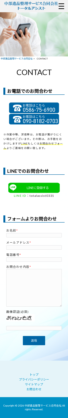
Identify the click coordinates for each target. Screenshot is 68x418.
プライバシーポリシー (34, 379)
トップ (34, 374)
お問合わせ (34, 389)
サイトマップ (34, 384)
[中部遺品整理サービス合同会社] (31, 6)
